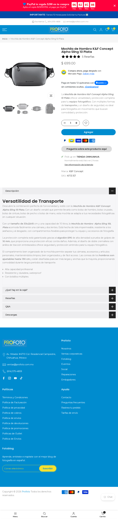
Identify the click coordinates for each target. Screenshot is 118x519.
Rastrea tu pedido (71, 407)
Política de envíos (11, 418)
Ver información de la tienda (79, 164)
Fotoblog (66, 359)
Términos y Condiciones (15, 397)
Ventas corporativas (71, 353)
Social (64, 369)
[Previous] (8, 74)
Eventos (65, 364)
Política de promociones (15, 428)
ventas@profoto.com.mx (77, 21)
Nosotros (66, 348)
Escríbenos (39, 21)
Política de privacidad (13, 407)
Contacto (66, 397)
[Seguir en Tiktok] (21, 378)
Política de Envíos (11, 438)
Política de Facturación (14, 402)
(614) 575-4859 (54, 21)
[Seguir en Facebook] (3, 378)
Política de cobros (11, 413)
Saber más (88, 73)
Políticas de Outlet (12, 433)
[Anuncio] (59, 15)
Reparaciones (68, 374)
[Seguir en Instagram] (9, 378)
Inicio (5, 39)
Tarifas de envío (69, 413)
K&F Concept (76, 171)
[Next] (51, 74)
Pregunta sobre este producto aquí (87, 148)
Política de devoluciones (15, 423)
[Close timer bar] (114, 6)
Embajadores (68, 379)
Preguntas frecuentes (73, 402)
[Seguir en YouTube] (15, 378)
